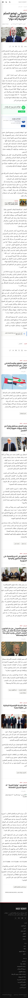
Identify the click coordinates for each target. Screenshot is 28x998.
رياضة (25, 939)
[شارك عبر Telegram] (13, 46)
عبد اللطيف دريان (13, 690)
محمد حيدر (17, 543)
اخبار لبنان (20, 6)
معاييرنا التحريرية (22, 982)
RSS (25, 948)
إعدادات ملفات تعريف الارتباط (19, 974)
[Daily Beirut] (22, 2)
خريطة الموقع (23, 951)
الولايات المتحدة (22, 690)
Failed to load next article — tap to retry (14, 892)
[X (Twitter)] (25, 918)
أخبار (25, 928)
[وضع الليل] (6, 2)
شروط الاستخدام (22, 969)
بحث (25, 946)
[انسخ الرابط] (10, 46)
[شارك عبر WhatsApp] (22, 46)
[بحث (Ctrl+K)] (9, 2)
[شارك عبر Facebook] (16, 46)
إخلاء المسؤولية (22, 977)
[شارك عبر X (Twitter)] (19, 46)
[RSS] (15, 918)
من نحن (24, 961)
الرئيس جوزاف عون (21, 772)
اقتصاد (25, 936)
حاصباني (20, 343)
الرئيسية (25, 6)
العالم (25, 933)
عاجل (25, 954)
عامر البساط (23, 413)
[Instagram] (19, 918)
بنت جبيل (24, 543)
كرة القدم (24, 926)
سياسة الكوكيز (23, 971)
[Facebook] (22, 918)
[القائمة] (2, 2)
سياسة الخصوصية (22, 966)
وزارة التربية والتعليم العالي (20, 887)
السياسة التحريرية (22, 979)
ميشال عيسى (23, 693)
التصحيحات (23, 985)
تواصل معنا (23, 963)
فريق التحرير (23, 987)
